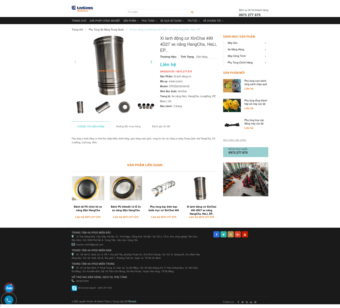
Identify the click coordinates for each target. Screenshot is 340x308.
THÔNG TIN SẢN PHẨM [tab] (90, 126)
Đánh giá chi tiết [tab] (161, 126)
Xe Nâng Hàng (236, 49)
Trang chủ (77, 29)
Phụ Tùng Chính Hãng (240, 62)
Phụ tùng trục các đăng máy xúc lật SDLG (254, 123)
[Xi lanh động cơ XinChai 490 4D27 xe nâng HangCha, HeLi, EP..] (201, 188)
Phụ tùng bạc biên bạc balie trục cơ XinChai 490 (164, 208)
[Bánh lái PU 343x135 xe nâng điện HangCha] (88, 188)
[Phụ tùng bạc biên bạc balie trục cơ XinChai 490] (164, 188)
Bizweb (132, 301)
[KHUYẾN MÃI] (245, 179)
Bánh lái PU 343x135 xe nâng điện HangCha (88, 208)
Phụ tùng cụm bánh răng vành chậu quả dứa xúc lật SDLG (255, 84)
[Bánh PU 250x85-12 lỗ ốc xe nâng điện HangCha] (126, 188)
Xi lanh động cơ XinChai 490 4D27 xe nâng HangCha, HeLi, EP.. (201, 210)
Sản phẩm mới (234, 73)
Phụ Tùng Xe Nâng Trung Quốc (106, 29)
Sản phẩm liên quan (144, 165)
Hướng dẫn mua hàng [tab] (128, 126)
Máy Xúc (232, 43)
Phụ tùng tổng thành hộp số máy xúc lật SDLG (255, 104)
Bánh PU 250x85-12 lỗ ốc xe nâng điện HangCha (126, 208)
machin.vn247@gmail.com (89, 244)
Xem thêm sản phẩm (234, 140)
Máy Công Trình (237, 56)
